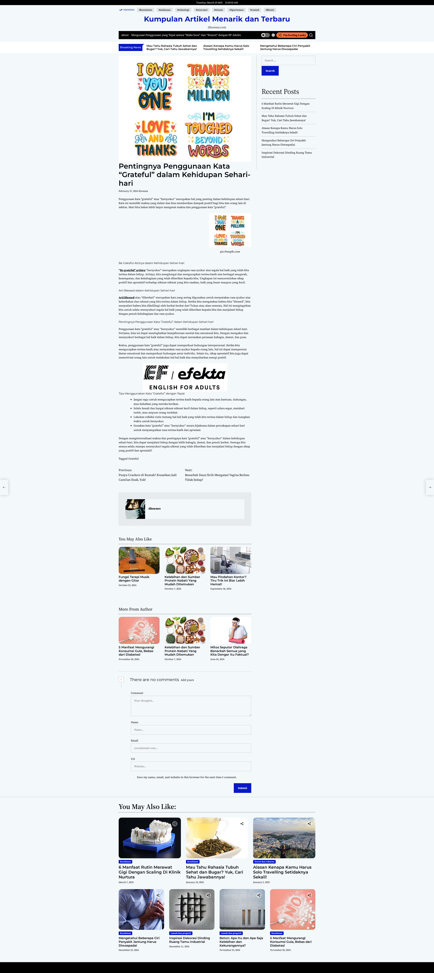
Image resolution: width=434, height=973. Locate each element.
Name (134, 722)
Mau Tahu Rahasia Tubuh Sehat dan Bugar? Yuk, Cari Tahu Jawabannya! (214, 872)
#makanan (165, 10)
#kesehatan (145, 10)
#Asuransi (202, 10)
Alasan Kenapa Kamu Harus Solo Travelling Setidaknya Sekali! (169, 47)
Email (134, 740)
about (125, 35)
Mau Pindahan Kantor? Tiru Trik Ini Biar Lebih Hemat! (228, 580)
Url (133, 759)
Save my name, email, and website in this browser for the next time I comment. (187, 777)
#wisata (218, 10)
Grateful (133, 458)
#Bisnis (270, 10)
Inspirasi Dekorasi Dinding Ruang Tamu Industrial (189, 940)
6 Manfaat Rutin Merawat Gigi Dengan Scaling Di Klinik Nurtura (150, 872)
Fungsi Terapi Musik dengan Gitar (134, 579)
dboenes (143, 191)
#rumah (254, 10)
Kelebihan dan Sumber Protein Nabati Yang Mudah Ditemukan (182, 580)
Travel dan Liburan (264, 861)
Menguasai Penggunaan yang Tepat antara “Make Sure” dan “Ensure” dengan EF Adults (186, 35)
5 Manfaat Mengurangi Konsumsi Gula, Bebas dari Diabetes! (136, 650)
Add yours (187, 680)
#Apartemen (237, 10)
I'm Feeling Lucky (294, 35)
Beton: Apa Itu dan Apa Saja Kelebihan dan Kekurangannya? (241, 941)
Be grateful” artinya (132, 270)
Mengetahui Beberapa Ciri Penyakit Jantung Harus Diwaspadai (228, 47)
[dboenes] (135, 509)
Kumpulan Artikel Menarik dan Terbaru (217, 19)
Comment (137, 693)
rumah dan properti (181, 933)
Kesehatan (125, 861)
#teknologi (183, 10)
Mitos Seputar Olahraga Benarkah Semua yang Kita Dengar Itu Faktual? (229, 650)
